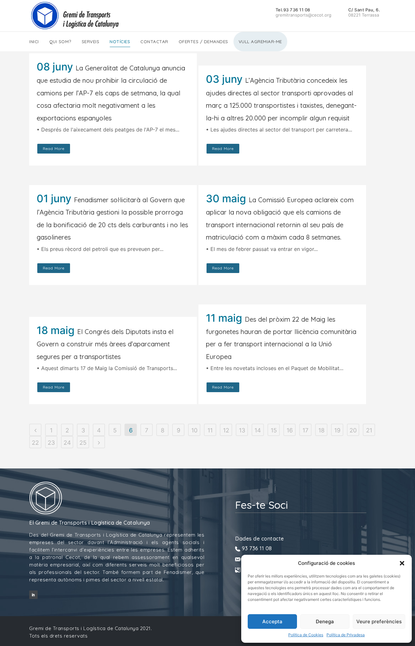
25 (83, 442)
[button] (402, 563)
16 (290, 430)
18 (321, 430)
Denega (325, 621)
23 (51, 442)
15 (274, 430)
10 (194, 430)
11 (210, 430)
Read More (54, 148)
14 (258, 430)
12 (226, 430)
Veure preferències (379, 621)
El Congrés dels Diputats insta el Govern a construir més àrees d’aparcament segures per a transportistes (105, 344)
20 (353, 430)
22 (35, 442)
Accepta (272, 621)
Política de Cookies (305, 634)
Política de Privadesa (345, 634)
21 (369, 430)
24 (67, 442)
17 (305, 430)
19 (337, 430)
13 (242, 430)
